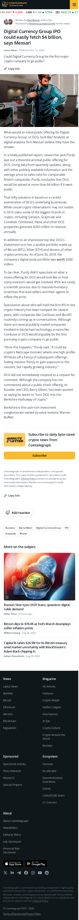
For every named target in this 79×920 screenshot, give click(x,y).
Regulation (9, 728)
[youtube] (40, 873)
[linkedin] (12, 873)
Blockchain (9, 721)
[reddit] (46, 873)
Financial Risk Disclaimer (11, 850)
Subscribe (39, 455)
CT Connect (50, 802)
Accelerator (49, 771)
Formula (48, 764)
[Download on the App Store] (13, 863)
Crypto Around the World (54, 736)
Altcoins (8, 714)
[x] (5, 873)
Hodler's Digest (52, 707)
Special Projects (12, 785)
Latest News (10, 50)
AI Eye (46, 721)
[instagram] (33, 873)
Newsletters (10, 828)
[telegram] (19, 873)
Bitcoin (7, 700)
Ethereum (9, 707)
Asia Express (50, 714)
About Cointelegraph (15, 821)
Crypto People (51, 700)
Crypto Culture (51, 728)
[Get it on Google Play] (36, 863)
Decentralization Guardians (53, 779)
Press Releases (12, 771)
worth (61, 259)
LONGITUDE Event (54, 795)
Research (8, 778)
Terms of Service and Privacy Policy (22, 913)
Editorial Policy (28, 478)
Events (47, 788)
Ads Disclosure (12, 841)
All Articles (49, 686)
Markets (8, 693)
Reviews (48, 745)
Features (48, 693)
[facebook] (26, 873)
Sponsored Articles (14, 764)
